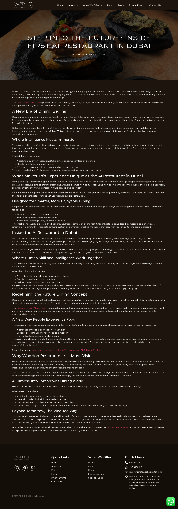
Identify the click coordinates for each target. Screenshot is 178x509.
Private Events (136, 5)
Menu (110, 5)
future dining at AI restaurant (32, 308)
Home (60, 5)
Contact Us (155, 5)
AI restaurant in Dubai (28, 102)
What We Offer (91, 5)
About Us (73, 5)
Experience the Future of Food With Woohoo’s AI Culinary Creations (66, 350)
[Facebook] (25, 468)
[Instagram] (17, 468)
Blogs (121, 5)
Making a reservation (118, 427)
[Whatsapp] (32, 468)
